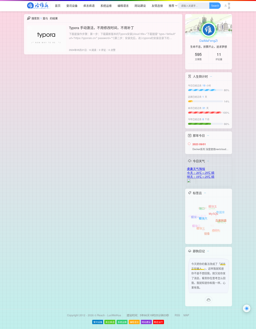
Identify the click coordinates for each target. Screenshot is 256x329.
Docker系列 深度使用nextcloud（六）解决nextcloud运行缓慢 (210, 149)
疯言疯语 (89, 6)
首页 (58, 6)
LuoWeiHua (114, 315)
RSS (177, 315)
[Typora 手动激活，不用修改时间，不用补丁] (46, 38)
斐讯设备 (72, 6)
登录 (229, 5)
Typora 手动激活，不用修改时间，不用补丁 (101, 27)
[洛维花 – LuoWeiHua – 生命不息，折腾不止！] (37, 5)
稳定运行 (158, 322)
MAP (186, 315)
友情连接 (157, 6)
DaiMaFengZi (208, 40)
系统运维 (106, 6)
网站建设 (140, 6)
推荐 (171, 6)
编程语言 (123, 6)
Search (215, 5)
